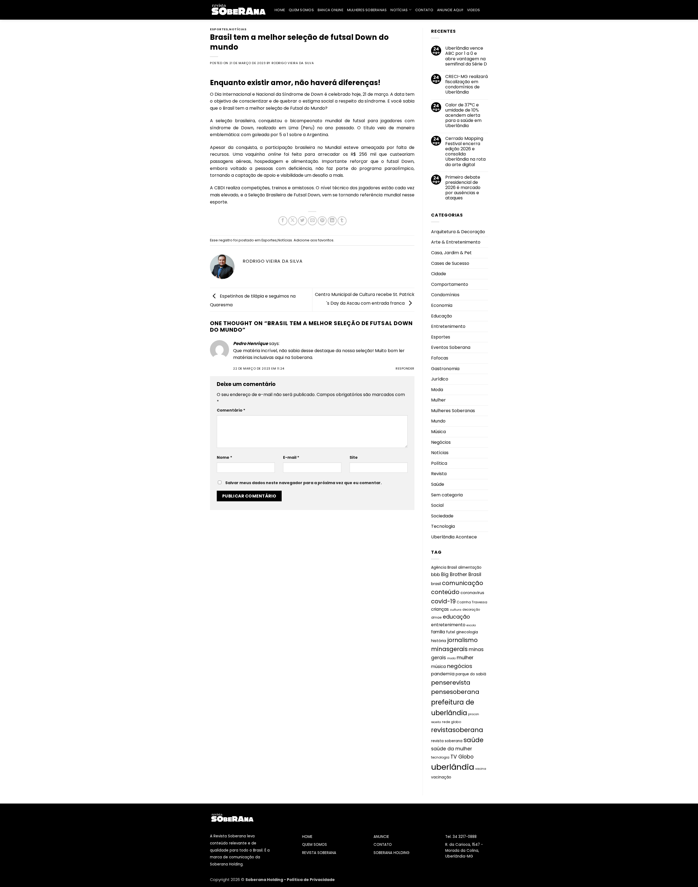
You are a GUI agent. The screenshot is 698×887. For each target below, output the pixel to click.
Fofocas (439, 358)
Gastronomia (445, 368)
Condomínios (445, 295)
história (438, 640)
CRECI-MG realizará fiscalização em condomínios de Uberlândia (466, 84)
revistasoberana (457, 730)
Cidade (438, 274)
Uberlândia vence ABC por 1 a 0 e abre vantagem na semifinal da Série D (466, 56)
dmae (436, 617)
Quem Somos (301, 10)
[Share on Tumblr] (342, 220)
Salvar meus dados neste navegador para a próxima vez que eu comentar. (303, 483)
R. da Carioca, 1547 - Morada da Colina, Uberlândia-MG (464, 850)
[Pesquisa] (486, 10)
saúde (473, 740)
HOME (307, 836)
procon (473, 714)
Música (438, 431)
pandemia (443, 674)
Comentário (231, 410)
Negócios (441, 442)
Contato (424, 10)
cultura (455, 609)
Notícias (399, 10)
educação (456, 617)
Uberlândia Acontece (454, 537)
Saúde (437, 484)
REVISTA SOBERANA (319, 852)
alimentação (470, 567)
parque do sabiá (471, 674)
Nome (224, 457)
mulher (465, 657)
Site (354, 457)
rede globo (451, 722)
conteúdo (445, 592)
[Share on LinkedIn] (332, 220)
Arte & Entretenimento (455, 242)
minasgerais (449, 649)
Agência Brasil (444, 567)
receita (436, 722)
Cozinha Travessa (472, 602)
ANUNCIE (381, 836)
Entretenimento (448, 326)
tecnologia (440, 757)
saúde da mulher (451, 748)
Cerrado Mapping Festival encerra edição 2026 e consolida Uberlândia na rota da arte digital (465, 151)
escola (471, 625)
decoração (471, 609)
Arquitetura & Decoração (458, 232)
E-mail (291, 457)
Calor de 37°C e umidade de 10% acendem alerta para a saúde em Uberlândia (463, 115)
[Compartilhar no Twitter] (302, 220)
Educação (441, 316)
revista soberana (446, 741)
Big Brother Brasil (461, 574)
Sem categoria (447, 495)
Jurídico (439, 379)
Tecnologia (443, 526)
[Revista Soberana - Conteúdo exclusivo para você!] (238, 9)
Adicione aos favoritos (313, 240)
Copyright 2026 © (227, 879)
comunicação (462, 583)
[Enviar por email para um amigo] (312, 220)
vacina (480, 768)
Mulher (438, 400)
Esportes (219, 29)
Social (437, 505)
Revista (439, 474)
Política (439, 463)
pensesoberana (455, 692)
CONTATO (383, 844)
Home (280, 10)
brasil (436, 583)
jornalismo (462, 640)
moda (451, 658)
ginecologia (467, 632)
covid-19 (443, 601)
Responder (405, 368)
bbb (435, 574)
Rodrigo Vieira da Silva (293, 63)
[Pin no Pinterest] (322, 220)
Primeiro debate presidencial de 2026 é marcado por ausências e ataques (462, 188)
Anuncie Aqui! (450, 10)
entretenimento (448, 625)
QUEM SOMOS (314, 844)
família (438, 632)
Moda (437, 389)
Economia (441, 305)
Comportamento (449, 284)
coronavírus (472, 592)
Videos (473, 10)
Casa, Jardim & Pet (451, 253)
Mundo (438, 421)
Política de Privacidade (311, 879)
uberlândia (452, 766)
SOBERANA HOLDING (392, 852)
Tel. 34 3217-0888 (461, 836)
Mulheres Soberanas (367, 10)
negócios (459, 666)
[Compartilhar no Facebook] (282, 220)
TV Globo (462, 756)
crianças (440, 609)
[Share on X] (292, 220)
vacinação (441, 777)
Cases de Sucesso (450, 263)
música (438, 666)
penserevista (450, 682)
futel (450, 632)
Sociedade (442, 516)
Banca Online (330, 10)
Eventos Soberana (450, 347)
